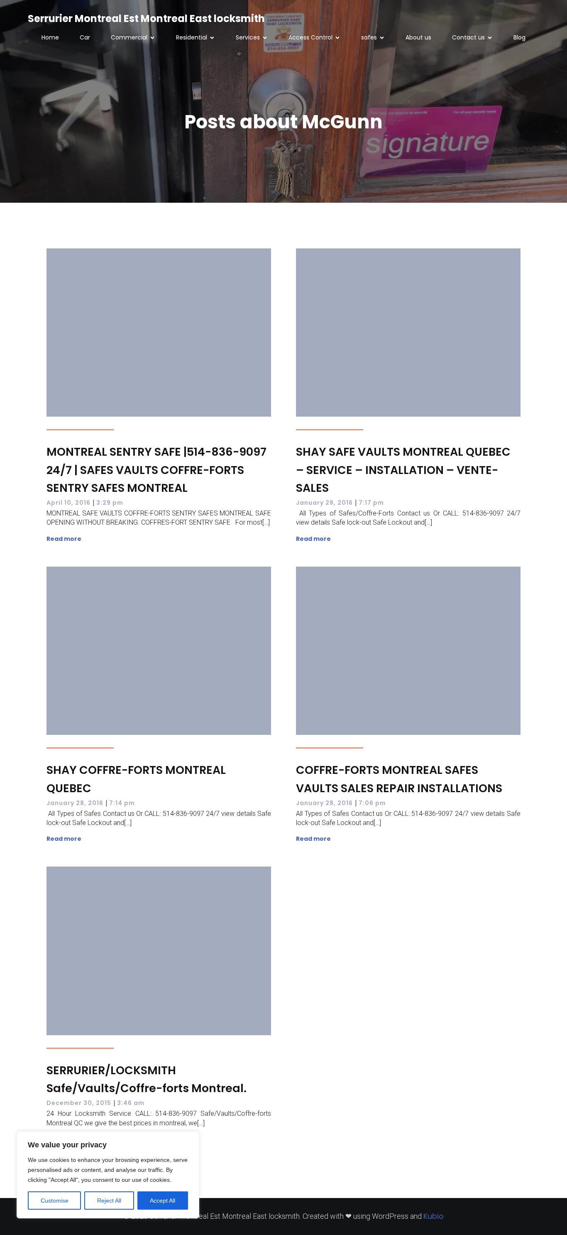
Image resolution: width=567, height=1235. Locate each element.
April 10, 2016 (68, 502)
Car (85, 37)
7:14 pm (122, 803)
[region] (108, 1174)
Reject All (109, 1200)
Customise (54, 1200)
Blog (519, 37)
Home (50, 37)
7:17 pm (371, 502)
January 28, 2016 (324, 502)
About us (418, 37)
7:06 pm (372, 803)
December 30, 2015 (78, 1103)
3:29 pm (109, 502)
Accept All (162, 1200)
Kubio (433, 1216)
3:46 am (130, 1103)
